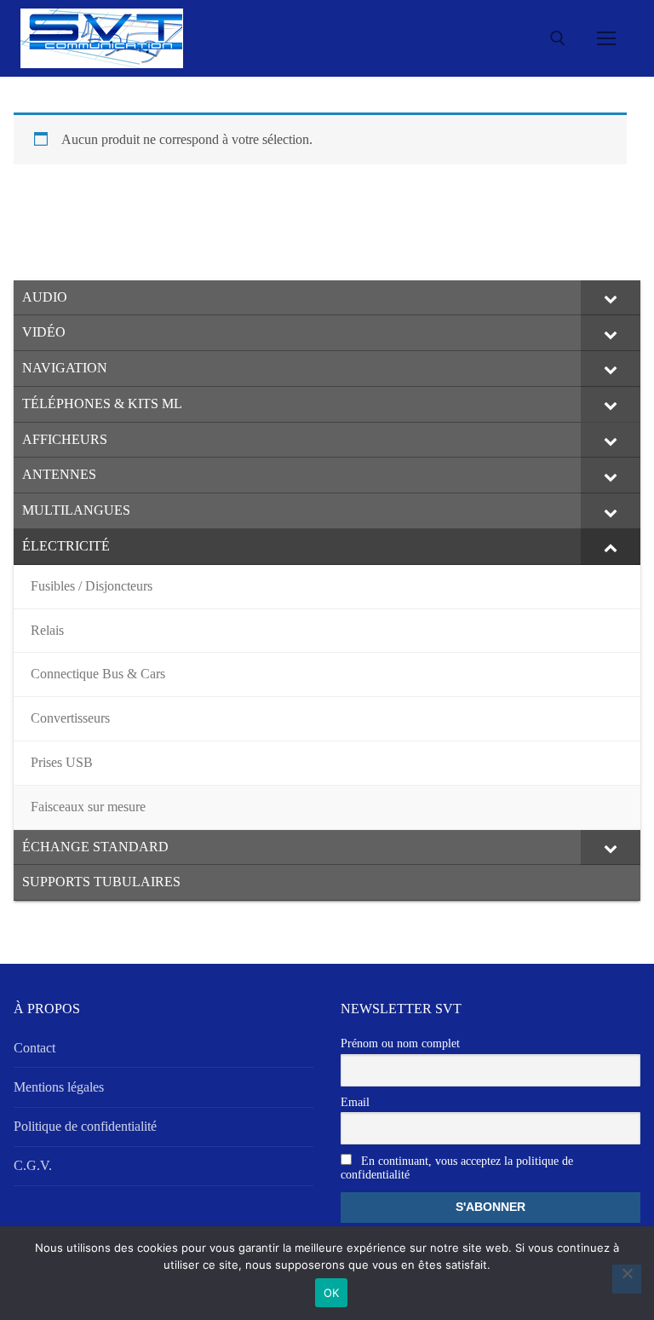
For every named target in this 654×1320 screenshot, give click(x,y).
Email (355, 1102)
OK (332, 1293)
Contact (34, 1047)
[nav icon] (606, 38)
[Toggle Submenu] (610, 298)
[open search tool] (557, 38)
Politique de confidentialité (85, 1126)
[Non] (626, 1279)
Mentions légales (59, 1087)
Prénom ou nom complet (400, 1043)
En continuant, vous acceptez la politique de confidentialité (457, 1168)
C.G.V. (33, 1165)
